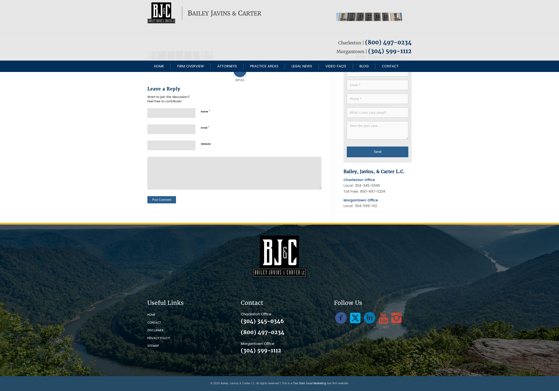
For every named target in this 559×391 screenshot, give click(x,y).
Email (205, 128)
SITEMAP (153, 346)
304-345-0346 (367, 186)
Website (206, 144)
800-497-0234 (372, 191)
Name (205, 111)
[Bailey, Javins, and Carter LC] (205, 13)
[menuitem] (159, 66)
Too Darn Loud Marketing (309, 383)
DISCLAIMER (155, 330)
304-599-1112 (366, 206)
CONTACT (154, 323)
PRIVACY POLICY (158, 338)
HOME (151, 315)
